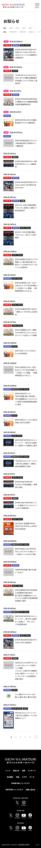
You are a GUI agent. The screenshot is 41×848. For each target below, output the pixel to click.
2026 (11, 28)
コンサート (32, 770)
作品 (17, 777)
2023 (30, 28)
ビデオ (24, 777)
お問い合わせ (30, 789)
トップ (7, 770)
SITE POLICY (14, 844)
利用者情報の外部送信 (23, 844)
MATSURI (22, 32)
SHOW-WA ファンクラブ (20, 783)
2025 (17, 28)
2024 (24, 28)
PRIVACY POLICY (6, 844)
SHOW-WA (13, 32)
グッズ (31, 777)
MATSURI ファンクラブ (14, 789)
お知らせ (32, 32)
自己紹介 (10, 777)
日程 (23, 770)
